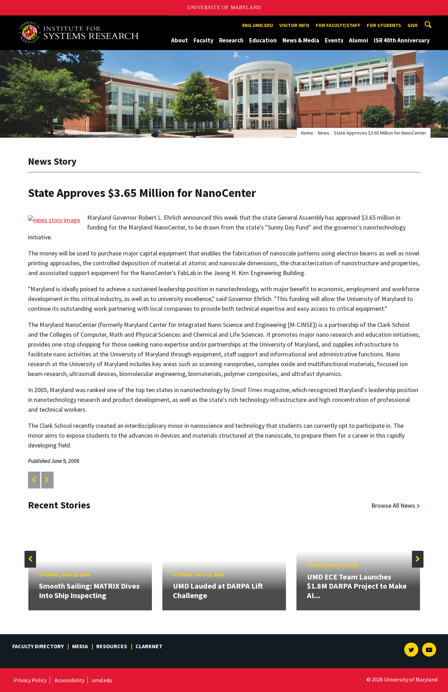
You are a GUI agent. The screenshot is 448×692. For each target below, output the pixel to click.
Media (80, 646)
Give (412, 25)
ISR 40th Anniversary (402, 40)
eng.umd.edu (257, 25)
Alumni (358, 40)
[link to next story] (47, 480)
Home (307, 133)
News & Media (300, 40)
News (323, 133)
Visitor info (294, 25)
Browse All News (393, 505)
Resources (111, 646)
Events (334, 40)
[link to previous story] (33, 480)
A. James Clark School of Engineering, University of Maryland (81, 22)
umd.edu (102, 680)
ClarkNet (148, 646)
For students (384, 25)
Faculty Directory (38, 646)
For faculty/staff (338, 25)
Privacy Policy (30, 680)
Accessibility (69, 680)
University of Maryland (224, 7)
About (179, 40)
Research (231, 40)
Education (263, 40)
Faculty (204, 40)
